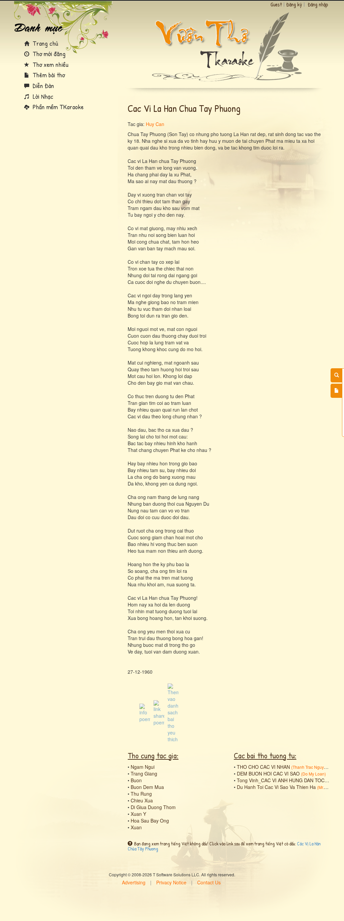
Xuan (136, 827)
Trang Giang (144, 773)
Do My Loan (313, 774)
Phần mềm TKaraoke (57, 106)
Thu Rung (141, 793)
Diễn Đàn (42, 85)
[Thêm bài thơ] (336, 391)
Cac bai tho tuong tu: (265, 755)
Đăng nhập (318, 4)
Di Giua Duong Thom (153, 807)
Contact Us (209, 882)
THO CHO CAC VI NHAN (263, 766)
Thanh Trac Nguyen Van (315, 767)
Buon (136, 780)
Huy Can (155, 124)
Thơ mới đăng (48, 53)
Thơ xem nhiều (50, 64)
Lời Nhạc (42, 96)
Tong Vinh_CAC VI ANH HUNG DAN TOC (281, 780)
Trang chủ (44, 43)
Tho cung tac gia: (153, 755)
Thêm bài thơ (48, 74)
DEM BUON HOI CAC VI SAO (268, 773)
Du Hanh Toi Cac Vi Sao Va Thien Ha (276, 787)
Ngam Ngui (143, 766)
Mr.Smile (326, 787)
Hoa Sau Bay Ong (150, 820)
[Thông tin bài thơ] (144, 712)
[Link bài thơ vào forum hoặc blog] (159, 712)
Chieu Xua (142, 800)
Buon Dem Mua (147, 787)
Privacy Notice (171, 882)
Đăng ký (294, 4)
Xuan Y (138, 813)
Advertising (133, 882)
